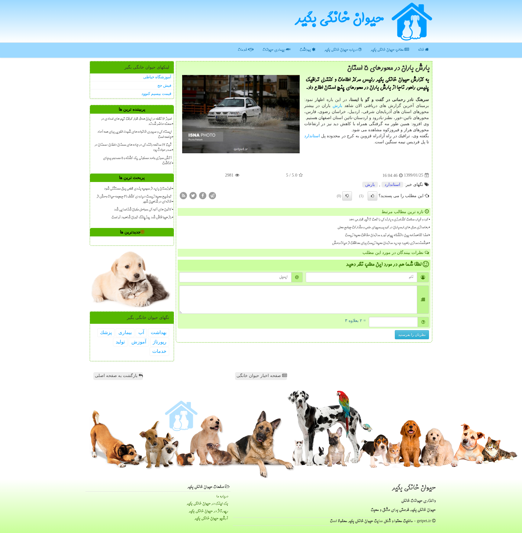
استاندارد (312, 136)
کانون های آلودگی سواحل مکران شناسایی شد (143, 210)
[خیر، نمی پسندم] (347, 195)
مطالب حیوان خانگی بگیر (387, 50)
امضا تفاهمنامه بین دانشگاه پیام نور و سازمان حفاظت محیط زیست (386, 235)
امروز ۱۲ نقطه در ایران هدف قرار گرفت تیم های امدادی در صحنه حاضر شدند (136, 121)
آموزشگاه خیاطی (157, 77)
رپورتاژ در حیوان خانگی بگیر (208, 511)
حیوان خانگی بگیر (339, 19)
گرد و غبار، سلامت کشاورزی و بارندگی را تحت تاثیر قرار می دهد (388, 220)
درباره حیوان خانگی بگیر (341, 50)
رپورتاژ (159, 341)
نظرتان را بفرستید (412, 335)
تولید (120, 341)
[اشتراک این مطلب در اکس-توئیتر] (193, 195)
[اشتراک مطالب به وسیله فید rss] (183, 195)
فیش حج (164, 85)
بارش (337, 105)
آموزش (138, 341)
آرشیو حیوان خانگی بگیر (211, 519)
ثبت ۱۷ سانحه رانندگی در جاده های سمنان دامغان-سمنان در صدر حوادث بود (133, 147)
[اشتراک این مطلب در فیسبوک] (202, 195)
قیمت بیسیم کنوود (156, 93)
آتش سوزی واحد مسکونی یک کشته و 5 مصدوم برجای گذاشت (137, 161)
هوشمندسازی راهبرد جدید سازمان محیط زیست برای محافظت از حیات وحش (380, 243)
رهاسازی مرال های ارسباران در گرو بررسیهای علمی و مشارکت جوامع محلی (382, 227)
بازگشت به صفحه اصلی (117, 375)
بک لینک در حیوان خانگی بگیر (207, 504)
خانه (421, 50)
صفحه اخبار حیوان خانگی (259, 375)
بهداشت (306, 50)
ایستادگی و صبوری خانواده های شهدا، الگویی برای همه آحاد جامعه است (134, 134)
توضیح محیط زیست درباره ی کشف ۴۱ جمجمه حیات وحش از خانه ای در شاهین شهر (134, 199)
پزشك (106, 332)
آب (141, 332)
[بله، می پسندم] (372, 195)
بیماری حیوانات (274, 50)
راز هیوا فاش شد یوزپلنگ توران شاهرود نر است (141, 217)
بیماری (125, 332)
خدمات (243, 50)
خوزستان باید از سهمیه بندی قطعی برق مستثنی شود (138, 189)
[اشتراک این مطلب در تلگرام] (212, 195)
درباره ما (222, 497)
